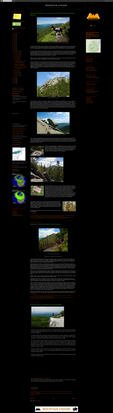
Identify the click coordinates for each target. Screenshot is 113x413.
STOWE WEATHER (19, 118)
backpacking (42, 295)
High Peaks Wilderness (54, 215)
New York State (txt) (16, 140)
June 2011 (17, 59)
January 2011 (17, 75)
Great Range (45, 215)
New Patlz (69, 391)
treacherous (60, 216)
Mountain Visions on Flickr (93, 20)
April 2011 (17, 70)
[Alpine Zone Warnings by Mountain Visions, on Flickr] (37, 190)
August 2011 (17, 56)
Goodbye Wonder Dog (90, 67)
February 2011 (17, 73)
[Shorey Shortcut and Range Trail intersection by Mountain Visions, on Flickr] (69, 206)
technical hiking (53, 216)
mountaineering (66, 215)
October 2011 (17, 52)
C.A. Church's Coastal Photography (92, 77)
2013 (15, 46)
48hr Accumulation (15, 146)
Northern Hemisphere (16, 170)
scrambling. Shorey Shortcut (42, 216)
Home (53, 398)
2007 (15, 82)
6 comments (33, 213)
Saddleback (33, 216)
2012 (15, 48)
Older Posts (74, 398)
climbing (56, 295)
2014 (15, 44)
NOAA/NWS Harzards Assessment (19, 128)
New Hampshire (15, 214)
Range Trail (72, 215)
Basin (41, 215)
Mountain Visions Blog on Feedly (18, 21)
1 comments (33, 389)
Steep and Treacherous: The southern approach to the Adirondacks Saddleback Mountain (52, 14)
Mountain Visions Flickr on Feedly (18, 27)
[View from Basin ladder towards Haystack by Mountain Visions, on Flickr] (47, 181)
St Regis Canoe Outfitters (91, 84)
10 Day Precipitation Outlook (17, 135)
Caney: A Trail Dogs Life (90, 68)
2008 (15, 81)
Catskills (14, 212)
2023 (15, 36)
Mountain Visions (56, 5)
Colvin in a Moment (89, 58)
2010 (15, 77)
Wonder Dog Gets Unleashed (91, 70)
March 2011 (17, 72)
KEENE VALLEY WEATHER (19, 107)
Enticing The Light (89, 102)
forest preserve (62, 295)
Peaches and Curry (89, 101)
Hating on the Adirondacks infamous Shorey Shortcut (45, 224)
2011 (15, 49)
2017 (15, 41)
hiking (60, 215)
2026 (15, 34)
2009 (15, 79)
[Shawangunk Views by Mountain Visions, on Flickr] (47, 327)
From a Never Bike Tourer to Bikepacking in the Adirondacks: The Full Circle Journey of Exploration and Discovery (92, 35)
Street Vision (88, 99)
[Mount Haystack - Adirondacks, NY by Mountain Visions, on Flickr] (53, 255)
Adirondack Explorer (90, 89)
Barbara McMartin (50, 295)
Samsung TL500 (42, 296)
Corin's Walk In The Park (90, 76)
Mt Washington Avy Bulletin (17, 215)
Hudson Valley (59, 391)
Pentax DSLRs (89, 98)
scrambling (37, 392)
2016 (15, 42)
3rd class (36, 391)
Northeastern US (15, 165)
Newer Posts (32, 398)
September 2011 (18, 54)
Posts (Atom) (38, 400)
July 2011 (17, 58)
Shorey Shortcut (50, 296)
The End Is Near (89, 61)
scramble (32, 392)
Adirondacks (14, 211)
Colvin (47, 391)
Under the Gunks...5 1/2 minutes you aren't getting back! (46, 304)
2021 (15, 39)
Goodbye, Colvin (89, 60)
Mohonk (64, 391)
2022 (15, 37)
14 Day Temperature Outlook (17, 133)
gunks (51, 391)
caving (40, 391)
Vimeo (49, 378)
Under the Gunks (34, 378)
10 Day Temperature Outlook (17, 130)
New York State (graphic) (17, 142)
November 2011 (18, 51)
